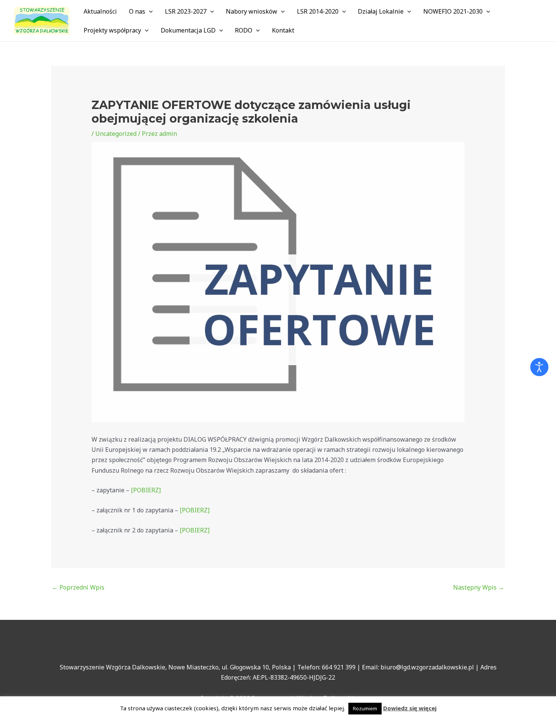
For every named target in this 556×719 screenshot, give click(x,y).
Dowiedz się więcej (409, 708)
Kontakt (283, 30)
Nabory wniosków (251, 11)
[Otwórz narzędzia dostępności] (539, 367)
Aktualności (100, 11)
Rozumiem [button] (365, 708)
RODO (243, 30)
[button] (149, 11)
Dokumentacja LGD (188, 30)
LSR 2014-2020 (318, 11)
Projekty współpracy (112, 30)
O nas (137, 11)
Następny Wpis (478, 587)
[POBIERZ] (146, 490)
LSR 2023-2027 (186, 11)
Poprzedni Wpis (78, 587)
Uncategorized (116, 133)
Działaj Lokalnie (381, 11)
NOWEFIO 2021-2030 (453, 11)
